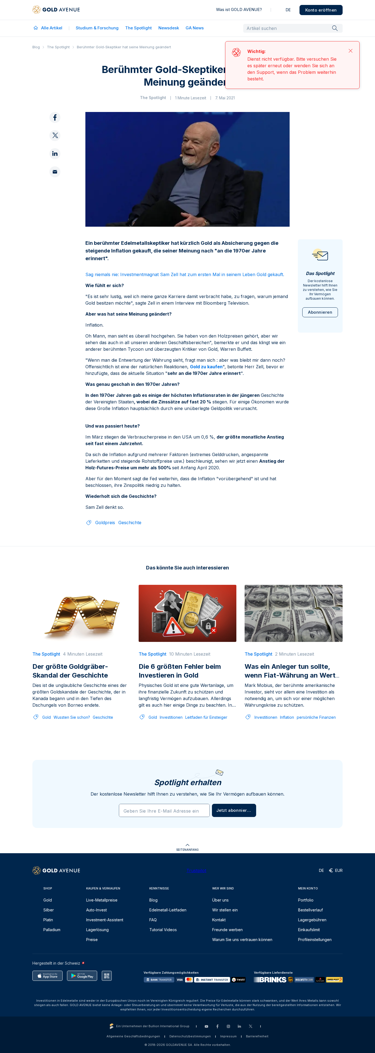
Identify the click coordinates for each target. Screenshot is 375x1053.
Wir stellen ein (225, 912)
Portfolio (306, 902)
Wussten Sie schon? (72, 719)
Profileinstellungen (315, 941)
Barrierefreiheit (257, 1038)
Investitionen (171, 719)
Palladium (51, 932)
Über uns (220, 902)
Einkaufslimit (309, 932)
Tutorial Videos (163, 932)
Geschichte (129, 524)
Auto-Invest (96, 912)
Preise (92, 941)
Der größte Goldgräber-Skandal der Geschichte (70, 673)
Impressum (228, 1038)
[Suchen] (335, 28)
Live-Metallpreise (101, 902)
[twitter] (54, 98)
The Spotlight (138, 27)
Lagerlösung (97, 932)
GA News (195, 27)
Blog (36, 47)
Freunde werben (227, 932)
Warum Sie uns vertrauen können (242, 941)
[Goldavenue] (56, 10)
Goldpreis (105, 524)
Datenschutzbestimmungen (190, 1038)
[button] (234, 812)
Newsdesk (168, 27)
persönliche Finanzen (316, 719)
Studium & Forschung (97, 27)
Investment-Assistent (104, 922)
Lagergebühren (312, 922)
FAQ (153, 922)
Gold (46, 719)
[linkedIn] (54, 116)
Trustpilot (196, 872)
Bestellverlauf (310, 912)
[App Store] (47, 978)
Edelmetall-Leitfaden (167, 912)
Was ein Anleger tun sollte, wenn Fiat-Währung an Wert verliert (290, 677)
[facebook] (54, 80)
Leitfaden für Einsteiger (206, 719)
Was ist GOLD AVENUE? (239, 9)
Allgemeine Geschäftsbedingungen (133, 1038)
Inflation (287, 719)
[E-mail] (54, 134)
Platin (48, 922)
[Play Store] (82, 978)
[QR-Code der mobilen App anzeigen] (107, 978)
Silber (48, 912)
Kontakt (219, 922)
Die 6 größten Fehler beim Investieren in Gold (180, 673)
